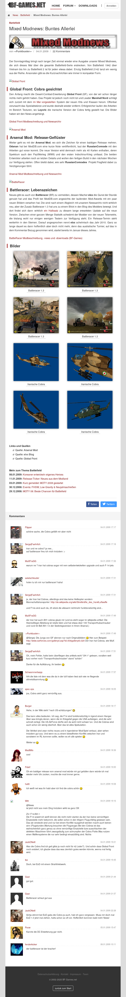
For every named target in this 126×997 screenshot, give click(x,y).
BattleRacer (15, 238)
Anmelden (111, 5)
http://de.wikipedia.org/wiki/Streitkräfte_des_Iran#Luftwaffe (79, 602)
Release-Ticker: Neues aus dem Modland (45, 478)
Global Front (16, 121)
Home (56, 5)
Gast (27, 876)
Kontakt (64, 974)
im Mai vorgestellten (44, 102)
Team (85, 974)
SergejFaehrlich (32, 544)
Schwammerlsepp (33, 672)
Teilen (93, 504)
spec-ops (29, 689)
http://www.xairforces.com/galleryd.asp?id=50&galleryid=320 (55, 640)
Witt (27, 800)
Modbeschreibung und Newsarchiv (42, 121)
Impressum (75, 974)
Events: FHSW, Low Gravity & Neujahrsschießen (49, 487)
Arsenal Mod (16, 174)
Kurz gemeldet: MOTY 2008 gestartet (43, 483)
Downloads (88, 5)
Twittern (110, 504)
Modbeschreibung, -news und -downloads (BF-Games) (52, 238)
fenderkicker (31, 944)
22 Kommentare (61, 51)
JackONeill (30, 842)
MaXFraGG (30, 561)
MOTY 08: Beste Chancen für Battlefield (44, 491)
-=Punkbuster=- (32, 633)
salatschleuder (32, 577)
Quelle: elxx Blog (24, 454)
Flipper (28, 527)
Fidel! (27, 767)
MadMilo (29, 750)
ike (26, 859)
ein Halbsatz (51, 210)
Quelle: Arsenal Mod (26, 450)
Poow (27, 927)
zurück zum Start (63, 988)
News (15, 15)
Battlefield (25, 15)
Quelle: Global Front (26, 458)
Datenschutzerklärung (48, 974)
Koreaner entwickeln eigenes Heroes (43, 474)
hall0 (27, 783)
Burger (28, 705)
